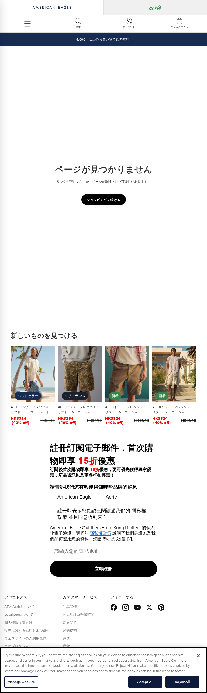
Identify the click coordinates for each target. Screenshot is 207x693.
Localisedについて (18, 614)
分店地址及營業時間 (78, 614)
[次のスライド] (49, 374)
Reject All (182, 682)
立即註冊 (103, 568)
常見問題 (70, 622)
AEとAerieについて (19, 606)
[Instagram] (125, 607)
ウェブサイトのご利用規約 (25, 638)
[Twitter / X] (149, 607)
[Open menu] (27, 24)
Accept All (145, 682)
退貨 (66, 646)
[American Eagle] (52, 7)
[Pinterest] (161, 607)
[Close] (198, 656)
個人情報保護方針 (18, 622)
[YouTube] (137, 607)
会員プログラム (16, 646)
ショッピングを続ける (103, 200)
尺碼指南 (70, 630)
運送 (66, 638)
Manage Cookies (21, 682)
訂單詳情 (70, 606)
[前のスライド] (17, 374)
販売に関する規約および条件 (27, 630)
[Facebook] (114, 607)
